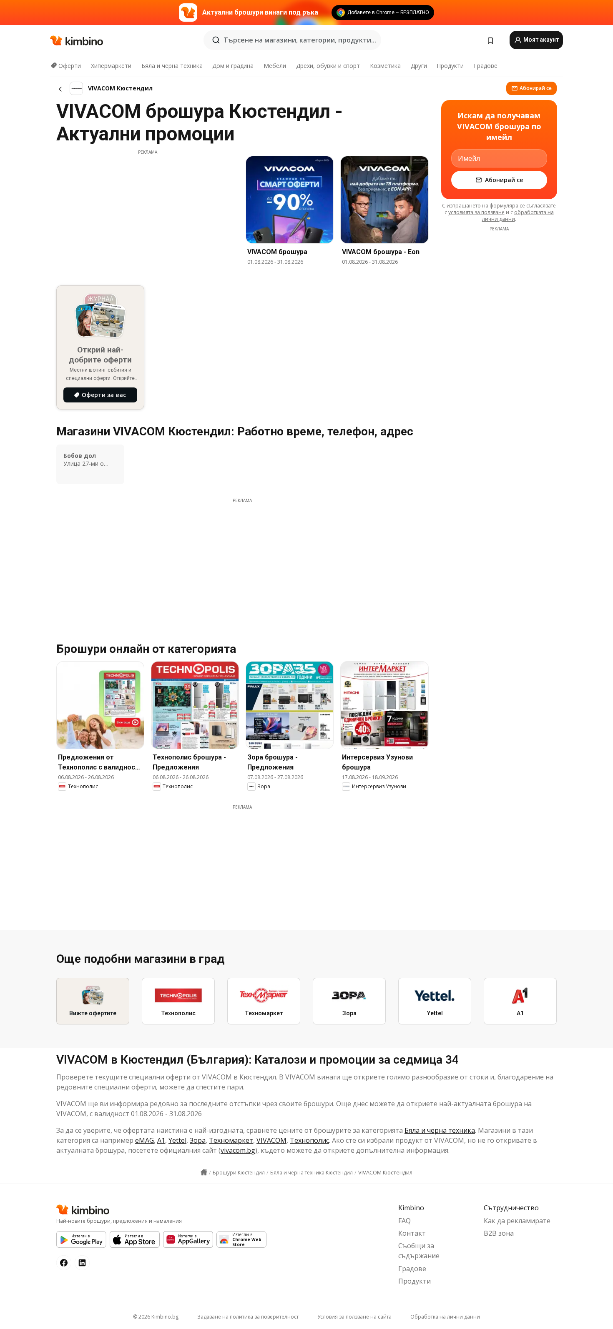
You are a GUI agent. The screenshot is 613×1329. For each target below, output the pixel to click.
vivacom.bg (238, 1150)
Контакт (412, 1233)
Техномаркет (231, 1140)
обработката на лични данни (518, 215)
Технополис (309, 1140)
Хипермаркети (111, 66)
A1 (161, 1140)
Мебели (275, 66)
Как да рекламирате (517, 1220)
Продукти (450, 66)
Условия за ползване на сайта (354, 1316)
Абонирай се (536, 88)
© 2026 (155, 1316)
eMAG (144, 1140)
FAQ (404, 1220)
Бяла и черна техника (172, 66)
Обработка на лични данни (445, 1316)
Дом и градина (233, 66)
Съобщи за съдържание (419, 1250)
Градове (485, 66)
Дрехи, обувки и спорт (328, 66)
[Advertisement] (147, 213)
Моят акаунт (540, 39)
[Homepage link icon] (204, 1172)
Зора (198, 1140)
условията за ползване (476, 212)
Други (419, 66)
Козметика (385, 66)
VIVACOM (271, 1140)
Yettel (177, 1140)
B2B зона (499, 1233)
